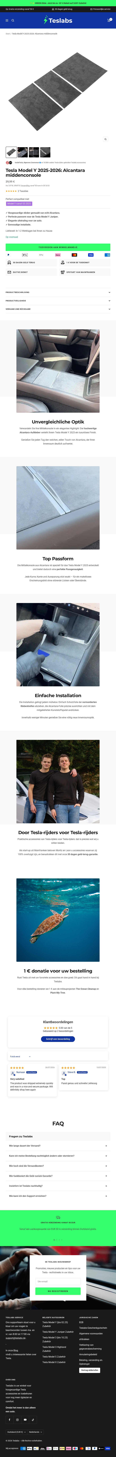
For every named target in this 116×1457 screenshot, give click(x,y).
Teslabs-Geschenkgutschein (93, 1328)
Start (8, 34)
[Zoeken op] (13, 20)
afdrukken (84, 1339)
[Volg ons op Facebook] (9, 1420)
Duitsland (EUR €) (15, 1432)
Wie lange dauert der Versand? (24, 1145)
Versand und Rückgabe (18, 309)
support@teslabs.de (15, 1338)
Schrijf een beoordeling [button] (58, 1039)
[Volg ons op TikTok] (33, 1420)
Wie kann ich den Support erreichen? (27, 1196)
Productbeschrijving (17, 292)
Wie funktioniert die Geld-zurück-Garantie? (30, 1176)
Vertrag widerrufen (89, 1370)
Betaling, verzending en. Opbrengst (91, 1362)
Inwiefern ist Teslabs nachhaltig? (26, 1186)
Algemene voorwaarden (91, 1333)
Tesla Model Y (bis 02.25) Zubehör (55, 1324)
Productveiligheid (16, 301)
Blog (15, 1350)
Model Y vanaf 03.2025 (19, 203)
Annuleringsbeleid (88, 1354)
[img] (17, 1067)
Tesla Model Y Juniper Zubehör (58, 1332)
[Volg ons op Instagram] (17, 1420)
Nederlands (34, 1432)
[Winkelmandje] (108, 20)
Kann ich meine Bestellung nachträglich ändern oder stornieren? (41, 1155)
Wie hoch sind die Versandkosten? (26, 1166)
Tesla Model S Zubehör (53, 1356)
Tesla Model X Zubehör (53, 1362)
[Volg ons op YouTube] (25, 1420)
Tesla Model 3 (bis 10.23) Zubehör (55, 1339)
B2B (81, 1322)
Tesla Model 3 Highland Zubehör (54, 1349)
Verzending (25, 186)
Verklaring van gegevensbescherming (90, 1347)
